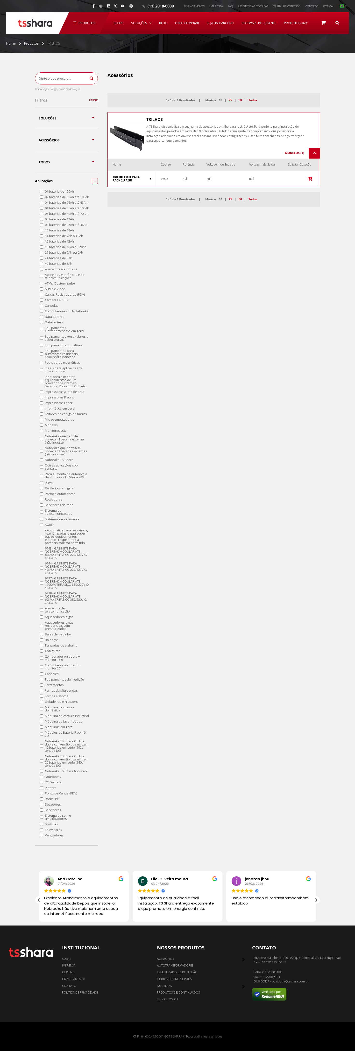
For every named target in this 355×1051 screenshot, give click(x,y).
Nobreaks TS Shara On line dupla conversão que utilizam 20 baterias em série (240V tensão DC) (66, 761)
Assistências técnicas (253, 6)
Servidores (53, 810)
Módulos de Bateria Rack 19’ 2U (65, 734)
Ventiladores (54, 835)
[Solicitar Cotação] (310, 179)
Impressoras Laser (58, 402)
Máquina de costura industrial (67, 715)
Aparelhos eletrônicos (61, 269)
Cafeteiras (52, 651)
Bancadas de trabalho (61, 645)
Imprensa (216, 6)
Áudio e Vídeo (55, 289)
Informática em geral (60, 408)
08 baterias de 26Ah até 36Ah (66, 224)
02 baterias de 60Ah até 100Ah (67, 197)
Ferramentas (54, 685)
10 (220, 100)
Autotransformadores (175, 965)
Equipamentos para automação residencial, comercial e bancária (62, 354)
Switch (49, 524)
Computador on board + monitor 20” (62, 667)
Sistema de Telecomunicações (58, 512)
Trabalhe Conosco (286, 6)
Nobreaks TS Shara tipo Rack (66, 771)
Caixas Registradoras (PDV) (65, 294)
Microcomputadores (59, 419)
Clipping (68, 972)
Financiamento (194, 6)
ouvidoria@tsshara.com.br (290, 981)
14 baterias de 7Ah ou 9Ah (64, 235)
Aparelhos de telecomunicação (57, 610)
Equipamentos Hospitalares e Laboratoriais (66, 338)
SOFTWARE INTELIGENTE (258, 23)
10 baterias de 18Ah (59, 230)
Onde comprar (187, 23)
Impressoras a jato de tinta (64, 391)
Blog (163, 23)
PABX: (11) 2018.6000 (268, 972)
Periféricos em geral (59, 488)
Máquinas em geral (59, 727)
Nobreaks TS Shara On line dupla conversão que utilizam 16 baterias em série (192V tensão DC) (66, 746)
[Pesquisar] (337, 23)
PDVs (49, 482)
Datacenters (54, 322)
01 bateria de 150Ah (59, 191)
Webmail (329, 6)
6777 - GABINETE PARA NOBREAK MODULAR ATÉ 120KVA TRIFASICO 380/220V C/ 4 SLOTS (67, 583)
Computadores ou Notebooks (66, 311)
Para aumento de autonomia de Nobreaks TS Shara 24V (66, 476)
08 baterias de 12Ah (59, 219)
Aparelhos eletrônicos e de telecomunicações (65, 276)
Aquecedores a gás (59, 617)
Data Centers (54, 316)
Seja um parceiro (220, 23)
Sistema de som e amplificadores (58, 817)
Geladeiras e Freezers (61, 701)
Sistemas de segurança (62, 519)
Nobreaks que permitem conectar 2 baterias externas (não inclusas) (66, 451)
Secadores (53, 804)
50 (240, 100)
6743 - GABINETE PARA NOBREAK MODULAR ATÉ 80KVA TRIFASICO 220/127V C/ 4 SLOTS (66, 553)
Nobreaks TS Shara (59, 459)
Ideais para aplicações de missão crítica (64, 370)
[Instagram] (101, 6)
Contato (311, 6)
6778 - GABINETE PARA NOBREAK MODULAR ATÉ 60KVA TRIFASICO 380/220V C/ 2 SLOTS (66, 598)
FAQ (230, 6)
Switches (51, 824)
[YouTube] (122, 6)
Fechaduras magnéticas (62, 362)
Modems (51, 425)
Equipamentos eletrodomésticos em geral (64, 329)
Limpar (93, 100)
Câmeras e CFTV (57, 300)
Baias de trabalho (58, 634)
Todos (252, 100)
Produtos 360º (295, 23)
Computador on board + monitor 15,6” (62, 658)
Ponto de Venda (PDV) (61, 793)
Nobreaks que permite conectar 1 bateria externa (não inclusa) (64, 439)
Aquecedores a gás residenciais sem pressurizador (59, 625)
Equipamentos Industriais (63, 345)
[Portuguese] (343, 6)
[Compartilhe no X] (115, 6)
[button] (316, 900)
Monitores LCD (55, 430)
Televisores (53, 829)
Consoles (52, 673)
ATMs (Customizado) (60, 283)
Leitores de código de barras (66, 414)
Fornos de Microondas (61, 690)
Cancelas (51, 305)
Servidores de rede (59, 505)
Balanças (51, 639)
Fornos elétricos (56, 696)
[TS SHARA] (35, 23)
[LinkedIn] (109, 6)
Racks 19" (52, 798)
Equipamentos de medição (64, 679)
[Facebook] (93, 6)
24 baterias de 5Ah (58, 258)
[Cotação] (324, 23)
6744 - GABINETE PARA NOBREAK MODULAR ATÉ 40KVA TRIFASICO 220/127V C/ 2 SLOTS (66, 568)
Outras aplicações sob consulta (61, 467)
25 (230, 100)
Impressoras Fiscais (59, 397)
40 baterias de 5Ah (58, 263)
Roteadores (53, 499)
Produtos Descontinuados (178, 992)
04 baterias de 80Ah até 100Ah (67, 208)
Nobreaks (164, 986)
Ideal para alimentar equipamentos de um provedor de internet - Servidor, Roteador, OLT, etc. (65, 381)
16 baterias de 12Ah (59, 241)
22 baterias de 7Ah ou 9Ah (64, 252)
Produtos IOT (167, 999)
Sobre (118, 23)
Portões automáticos (60, 493)
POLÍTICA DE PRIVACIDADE (80, 992)
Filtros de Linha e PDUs (174, 979)
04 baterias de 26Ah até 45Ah (66, 202)
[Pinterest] (131, 6)
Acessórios (165, 959)
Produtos (87, 23)
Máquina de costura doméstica (59, 709)
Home (11, 43)
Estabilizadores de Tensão (177, 972)
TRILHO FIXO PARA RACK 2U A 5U (126, 178)
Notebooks (53, 776)
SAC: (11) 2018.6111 (267, 976)
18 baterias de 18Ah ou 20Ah (65, 247)
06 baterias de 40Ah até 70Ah (66, 213)
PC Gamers (53, 782)
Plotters (50, 787)
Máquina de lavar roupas (63, 721)
